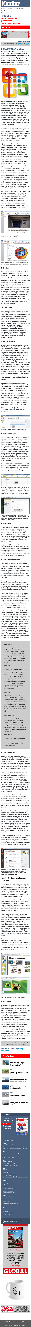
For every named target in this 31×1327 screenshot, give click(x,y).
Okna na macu (6, 1201)
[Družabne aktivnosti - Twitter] (5, 16)
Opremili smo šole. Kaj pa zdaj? (10, 1176)
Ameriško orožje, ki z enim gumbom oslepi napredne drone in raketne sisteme (18, 1064)
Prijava (12, 11)
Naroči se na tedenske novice (12, 23)
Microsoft (23, 45)
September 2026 (6, 1121)
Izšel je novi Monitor (7, 1161)
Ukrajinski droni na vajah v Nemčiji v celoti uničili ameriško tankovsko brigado (19, 1072)
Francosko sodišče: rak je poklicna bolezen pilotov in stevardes (17, 1095)
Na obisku (5, 1169)
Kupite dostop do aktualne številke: (13, 1220)
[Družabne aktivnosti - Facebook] (2, 16)
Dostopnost (17, 1325)
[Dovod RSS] (10, 16)
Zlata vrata (5, 1205)
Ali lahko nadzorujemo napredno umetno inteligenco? (15, 1146)
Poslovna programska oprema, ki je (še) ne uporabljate (15, 1177)
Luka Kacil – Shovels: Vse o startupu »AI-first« (13, 1153)
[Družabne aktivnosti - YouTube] (7, 16)
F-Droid (4, 1209)
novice (11, 1060)
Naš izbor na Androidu (8, 1213)
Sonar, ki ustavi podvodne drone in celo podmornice (19, 1087)
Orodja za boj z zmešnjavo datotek (10, 1203)
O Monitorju (3, 8)
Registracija (4, 11)
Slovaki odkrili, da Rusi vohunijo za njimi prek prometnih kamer (19, 1103)
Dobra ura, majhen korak (8, 1157)
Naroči (3, 1043)
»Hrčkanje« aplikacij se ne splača (10, 1174)
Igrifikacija (5, 1211)
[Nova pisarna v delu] (15, 83)
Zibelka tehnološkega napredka (10, 1188)
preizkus (19, 45)
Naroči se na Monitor (10, 18)
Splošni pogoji (8, 1325)
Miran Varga (21, 43)
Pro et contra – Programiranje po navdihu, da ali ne (15, 1148)
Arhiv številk (8, 1128)
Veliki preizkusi (24, 41)
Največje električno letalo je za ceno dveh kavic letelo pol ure (18, 1080)
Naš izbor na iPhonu (7, 1214)
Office (27, 45)
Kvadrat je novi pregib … (8, 1197)
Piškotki (10, 8)
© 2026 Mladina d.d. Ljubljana (12, 1321)
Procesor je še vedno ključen (9, 1192)
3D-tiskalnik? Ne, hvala (8, 1145)
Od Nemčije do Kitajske (8, 1140)
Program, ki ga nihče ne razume (10, 1165)
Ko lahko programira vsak (9, 1163)
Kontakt (22, 8)
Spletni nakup (7, 21)
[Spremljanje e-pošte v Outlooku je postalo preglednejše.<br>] (15, 421)
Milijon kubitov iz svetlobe (9, 1184)
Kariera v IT (5, 1182)
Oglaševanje (16, 8)
